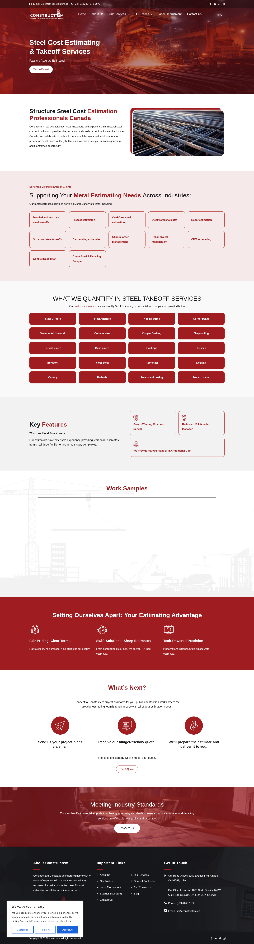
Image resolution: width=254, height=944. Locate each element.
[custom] (219, 4)
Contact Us (194, 14)
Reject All (45, 929)
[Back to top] (245, 935)
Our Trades (142, 14)
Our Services (117, 14)
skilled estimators (84, 306)
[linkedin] (214, 4)
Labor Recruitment (170, 14)
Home (82, 14)
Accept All (67, 929)
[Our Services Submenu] (128, 14)
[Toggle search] (220, 14)
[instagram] (223, 4)
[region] (45, 919)
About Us (97, 14)
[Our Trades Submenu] (151, 14)
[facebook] (210, 4)
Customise (23, 929)
